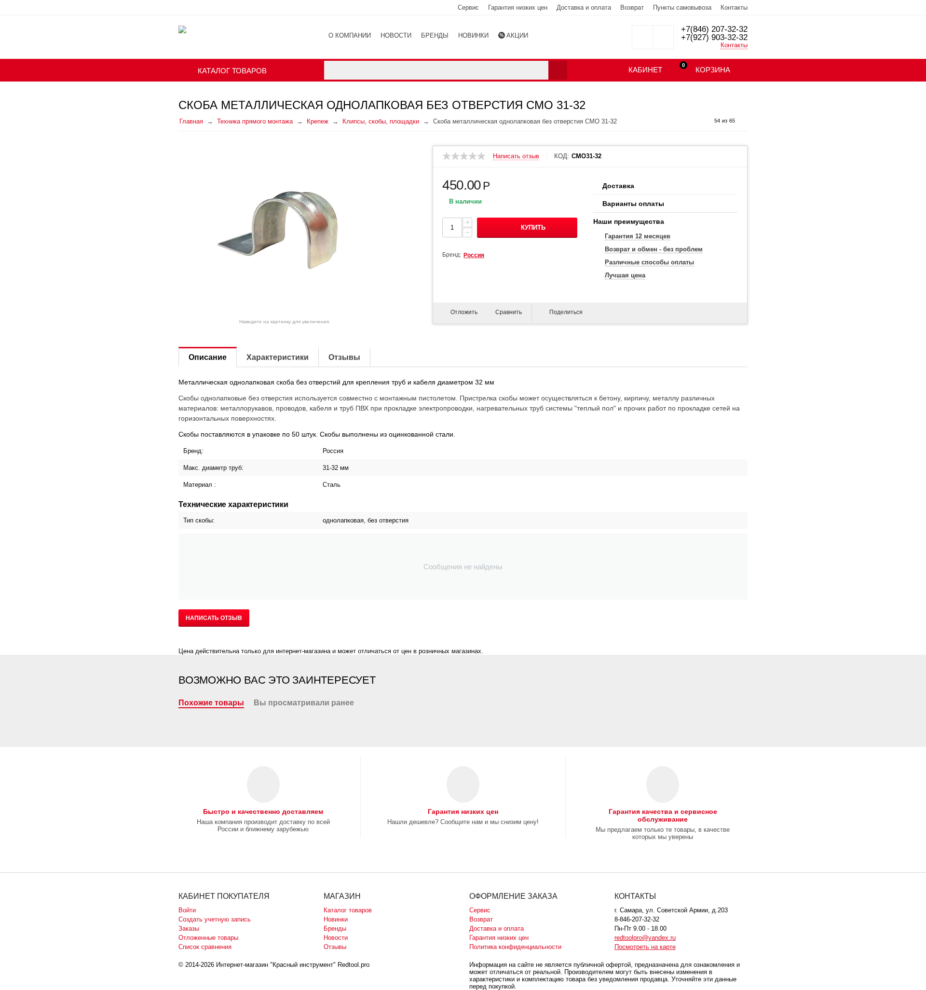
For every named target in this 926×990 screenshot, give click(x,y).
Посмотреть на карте (645, 946)
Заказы (188, 928)
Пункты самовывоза (682, 7)
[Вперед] (744, 121)
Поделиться (566, 312)
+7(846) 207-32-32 (714, 29)
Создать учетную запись (214, 919)
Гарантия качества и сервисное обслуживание (663, 815)
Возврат (632, 7)
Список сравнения (205, 946)
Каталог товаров (348, 910)
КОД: (561, 156)
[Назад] (705, 121)
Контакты (734, 7)
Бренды (335, 928)
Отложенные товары (208, 937)
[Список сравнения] (663, 37)
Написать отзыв (516, 156)
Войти (187, 910)
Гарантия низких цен (517, 7)
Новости (336, 937)
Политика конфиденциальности (515, 946)
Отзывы (335, 946)
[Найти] (557, 70)
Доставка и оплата (584, 7)
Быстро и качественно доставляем (263, 811)
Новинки (336, 919)
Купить (533, 227)
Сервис (468, 7)
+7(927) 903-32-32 (714, 37)
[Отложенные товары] (642, 37)
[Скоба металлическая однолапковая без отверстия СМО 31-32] (284, 230)
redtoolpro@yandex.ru (645, 937)
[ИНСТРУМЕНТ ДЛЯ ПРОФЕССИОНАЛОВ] (182, 28)
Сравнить (508, 312)
